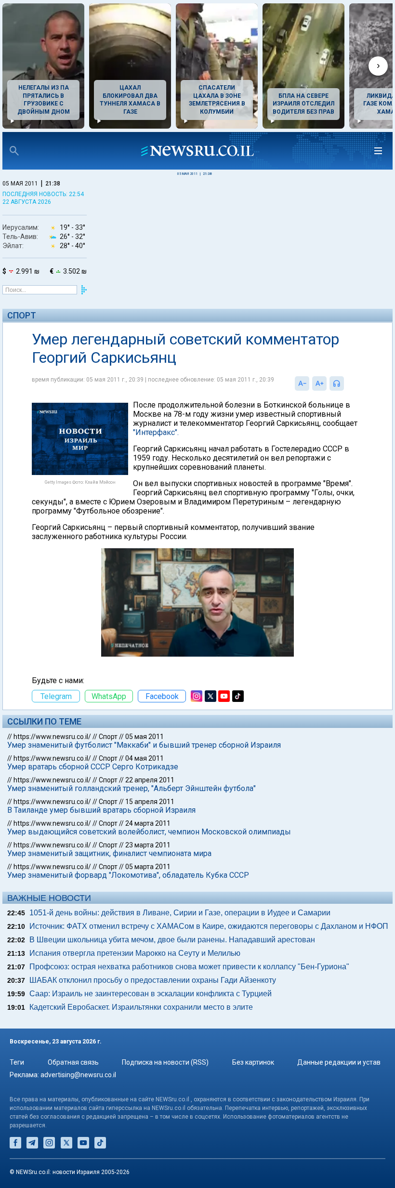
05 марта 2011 (148, 867)
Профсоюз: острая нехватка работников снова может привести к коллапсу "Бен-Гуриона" (189, 967)
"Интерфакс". (156, 432)
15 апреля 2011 (149, 801)
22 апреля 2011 (149, 780)
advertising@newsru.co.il (78, 1075)
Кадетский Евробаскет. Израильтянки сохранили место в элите (141, 1007)
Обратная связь (73, 1062)
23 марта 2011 (148, 845)
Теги (17, 1062)
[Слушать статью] (346, 383)
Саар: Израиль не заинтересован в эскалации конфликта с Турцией (150, 994)
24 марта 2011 (148, 823)
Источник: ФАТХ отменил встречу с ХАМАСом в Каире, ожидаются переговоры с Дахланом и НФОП (208, 926)
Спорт (21, 315)
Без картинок (253, 1062)
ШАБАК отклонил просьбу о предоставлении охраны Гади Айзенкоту (152, 980)
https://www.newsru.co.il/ (52, 736)
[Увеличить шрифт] (319, 383)
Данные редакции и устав (339, 1062)
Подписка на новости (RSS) (165, 1062)
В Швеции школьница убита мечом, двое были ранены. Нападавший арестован (172, 940)
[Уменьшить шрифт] (302, 383)
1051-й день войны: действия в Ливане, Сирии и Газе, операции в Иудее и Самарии (179, 913)
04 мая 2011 (144, 758)
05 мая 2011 (144, 736)
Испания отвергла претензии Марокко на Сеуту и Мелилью (134, 953)
